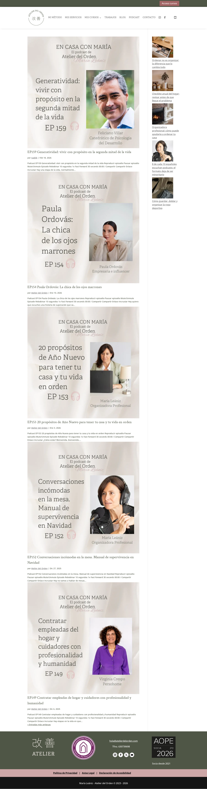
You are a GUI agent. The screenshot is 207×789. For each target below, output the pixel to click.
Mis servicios (73, 17)
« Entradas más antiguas (39, 724)
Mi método (55, 17)
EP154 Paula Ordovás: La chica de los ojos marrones (64, 287)
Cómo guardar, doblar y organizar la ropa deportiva (164, 205)
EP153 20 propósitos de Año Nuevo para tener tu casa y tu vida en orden (79, 422)
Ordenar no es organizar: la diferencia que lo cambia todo (165, 64)
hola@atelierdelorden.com (123, 740)
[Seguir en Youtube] (132, 755)
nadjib (34, 157)
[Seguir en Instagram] (115, 755)
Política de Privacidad (65, 773)
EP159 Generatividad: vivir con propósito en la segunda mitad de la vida (79, 152)
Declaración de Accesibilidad (115, 773)
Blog (122, 17)
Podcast (134, 17)
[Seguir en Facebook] (120, 755)
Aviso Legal (88, 773)
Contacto (149, 17)
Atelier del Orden (39, 292)
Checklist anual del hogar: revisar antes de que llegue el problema (165, 97)
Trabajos (110, 17)
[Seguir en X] (126, 755)
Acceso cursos (169, 3)
